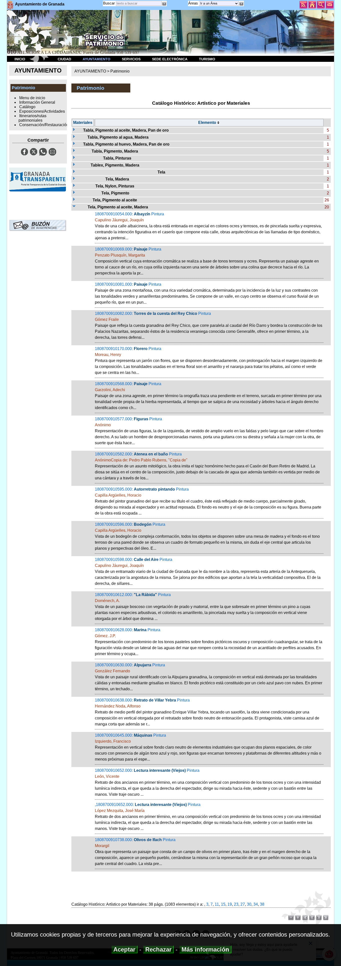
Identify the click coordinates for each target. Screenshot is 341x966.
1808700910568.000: (208, 396)
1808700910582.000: (207, 466)
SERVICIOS (131, 59)
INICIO (19, 59)
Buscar (109, 3)
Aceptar (124, 949)
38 (262, 904)
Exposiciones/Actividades (42, 111)
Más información (205, 949)
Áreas (193, 3)
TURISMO (207, 59)
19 (229, 904)
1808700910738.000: (206, 852)
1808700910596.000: (207, 536)
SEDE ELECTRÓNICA (169, 59)
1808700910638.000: (207, 712)
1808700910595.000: (208, 501)
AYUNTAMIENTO (96, 59)
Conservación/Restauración (44, 125)
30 (249, 904)
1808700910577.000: (209, 431)
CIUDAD (64, 59)
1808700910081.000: (207, 293)
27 (242, 904)
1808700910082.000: (208, 325)
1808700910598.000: (208, 571)
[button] (241, 3)
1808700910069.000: (207, 261)
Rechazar (158, 949)
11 (217, 904)
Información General (37, 102)
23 (236, 904)
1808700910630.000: (208, 677)
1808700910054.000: (208, 226)
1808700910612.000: (202, 607)
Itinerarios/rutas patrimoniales (32, 118)
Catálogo (27, 107)
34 (255, 904)
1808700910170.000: (208, 361)
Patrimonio (120, 71)
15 (223, 904)
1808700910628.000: (208, 642)
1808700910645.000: (208, 747)
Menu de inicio (32, 98)
